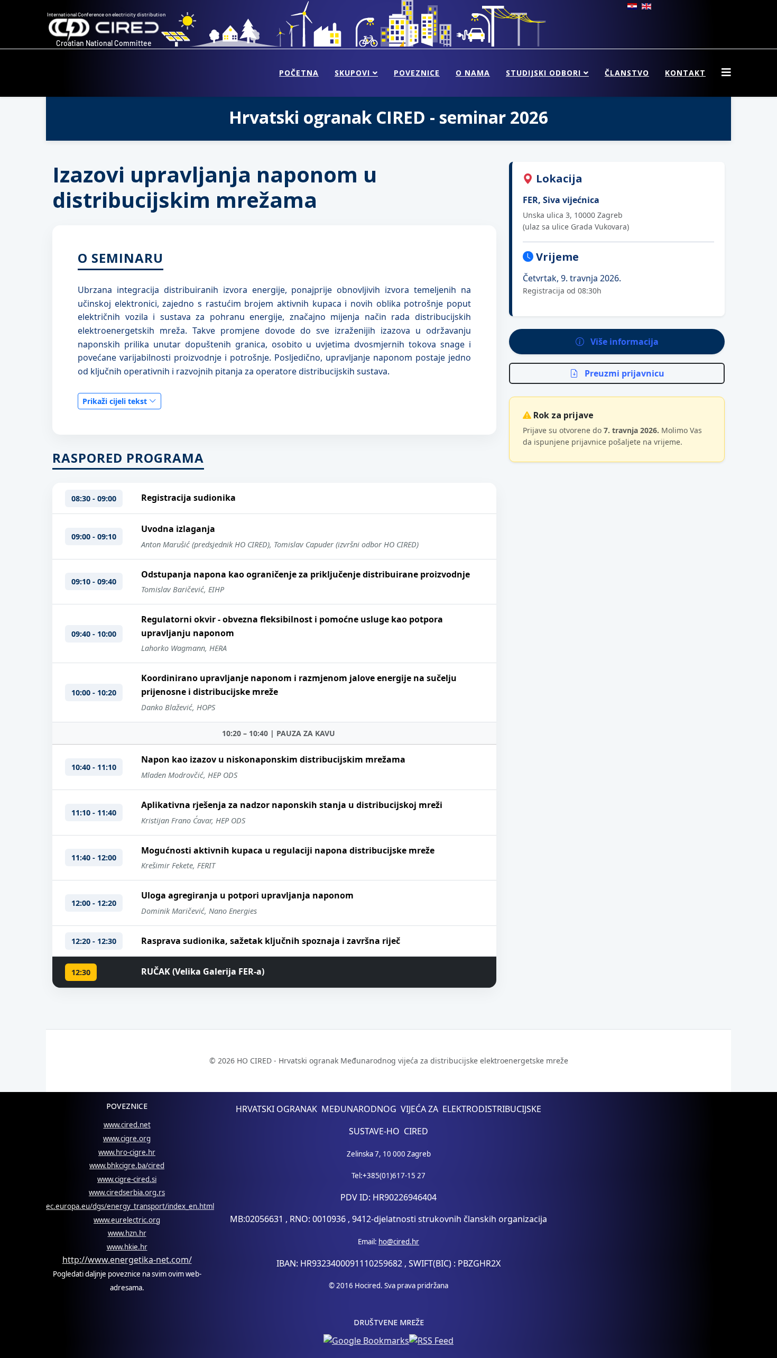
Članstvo (627, 73)
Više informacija (623, 341)
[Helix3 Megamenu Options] (726, 72)
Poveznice (417, 73)
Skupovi (352, 73)
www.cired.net (127, 1125)
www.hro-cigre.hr (126, 1152)
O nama (473, 73)
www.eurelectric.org (127, 1220)
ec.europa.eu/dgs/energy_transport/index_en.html (130, 1206)
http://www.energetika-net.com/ (127, 1259)
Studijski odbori (543, 73)
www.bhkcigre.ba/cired (126, 1165)
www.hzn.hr (127, 1233)
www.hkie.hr (127, 1247)
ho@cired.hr (398, 1241)
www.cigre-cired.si (126, 1179)
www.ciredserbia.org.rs (127, 1192)
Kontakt (685, 73)
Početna (299, 73)
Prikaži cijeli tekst (115, 401)
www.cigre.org (127, 1138)
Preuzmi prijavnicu (623, 373)
